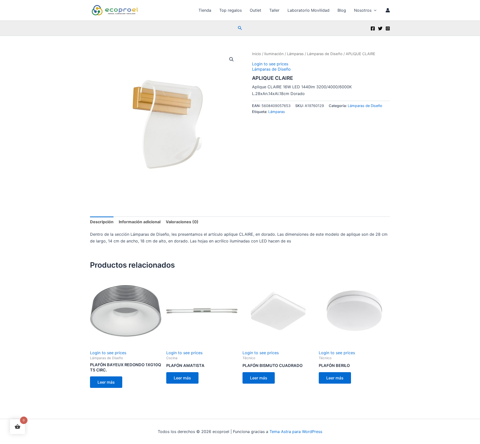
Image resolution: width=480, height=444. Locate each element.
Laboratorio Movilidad (309, 10)
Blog (342, 10)
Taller (274, 10)
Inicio (256, 54)
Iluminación (274, 54)
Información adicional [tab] (139, 221)
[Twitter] (380, 28)
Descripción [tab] (102, 221)
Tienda (204, 10)
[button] (374, 10)
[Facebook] (372, 28)
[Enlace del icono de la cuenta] (388, 10)
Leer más (106, 382)
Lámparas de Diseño (324, 54)
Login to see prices (270, 63)
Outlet (255, 10)
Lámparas (295, 54)
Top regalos (230, 10)
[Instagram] (388, 28)
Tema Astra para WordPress (296, 431)
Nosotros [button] (363, 10)
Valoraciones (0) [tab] (182, 221)
